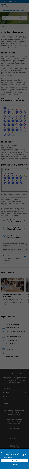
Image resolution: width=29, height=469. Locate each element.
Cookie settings (14, 464)
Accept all (14, 461)
